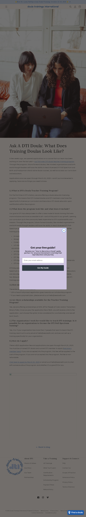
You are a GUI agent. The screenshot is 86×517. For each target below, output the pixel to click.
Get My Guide (43, 268)
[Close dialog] (64, 230)
